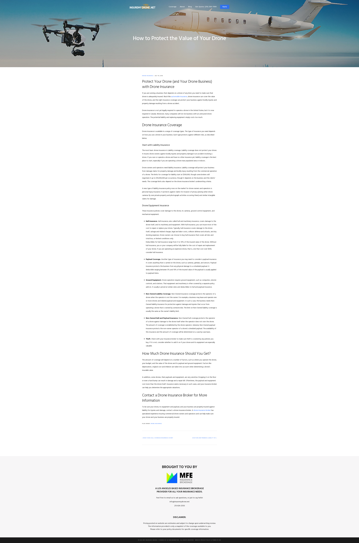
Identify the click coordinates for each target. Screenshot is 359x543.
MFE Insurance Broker (150, 540)
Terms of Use (216, 540)
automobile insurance (179, 96)
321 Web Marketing (173, 540)
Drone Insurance (147, 76)
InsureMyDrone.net (142, 6)
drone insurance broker (202, 410)
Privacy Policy (206, 540)
